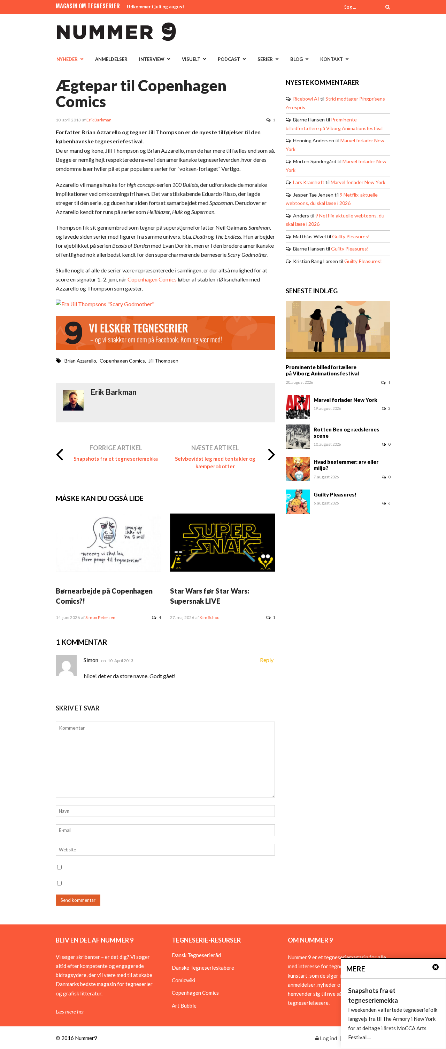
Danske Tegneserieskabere (203, 967)
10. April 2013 (120, 660)
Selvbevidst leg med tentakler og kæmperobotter (215, 462)
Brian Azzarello (80, 361)
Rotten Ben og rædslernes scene (346, 432)
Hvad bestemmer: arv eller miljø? (346, 465)
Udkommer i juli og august (155, 6)
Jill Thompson (163, 361)
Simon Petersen (100, 617)
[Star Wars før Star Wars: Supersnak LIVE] (222, 569)
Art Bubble (184, 1005)
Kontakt (331, 59)
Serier (265, 59)
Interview (151, 59)
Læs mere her (70, 1011)
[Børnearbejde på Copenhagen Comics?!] (108, 569)
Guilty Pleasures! (351, 236)
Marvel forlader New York (358, 182)
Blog (296, 59)
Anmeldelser (111, 59)
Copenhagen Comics (152, 279)
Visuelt (191, 59)
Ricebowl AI (306, 99)
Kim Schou (210, 617)
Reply (267, 660)
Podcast (229, 59)
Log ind (328, 1038)
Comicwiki (183, 980)
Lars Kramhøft (308, 182)
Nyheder (67, 59)
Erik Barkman (99, 119)
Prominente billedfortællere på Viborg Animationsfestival (322, 370)
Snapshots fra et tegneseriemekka (116, 458)
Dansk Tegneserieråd (196, 955)
